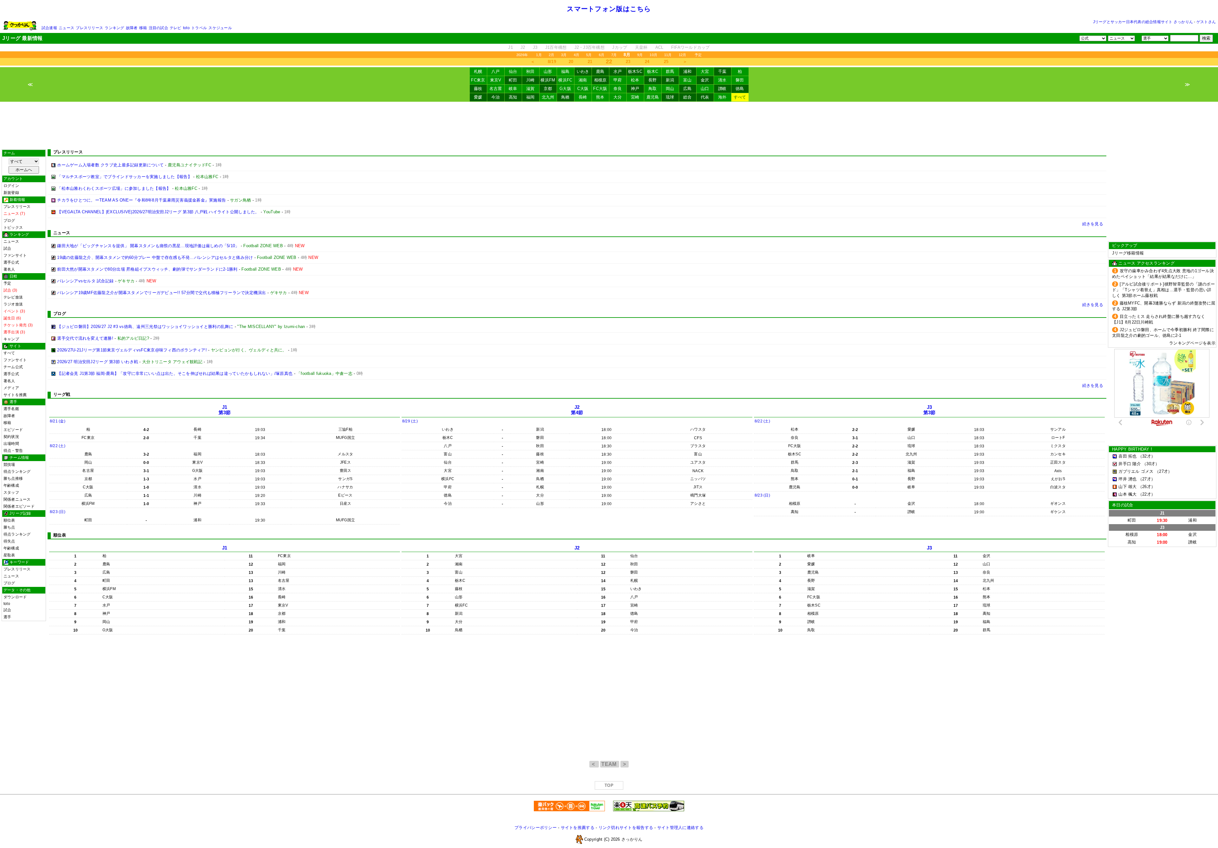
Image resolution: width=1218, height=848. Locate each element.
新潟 (670, 80)
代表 (705, 97)
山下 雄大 (1127, 486)
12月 (682, 55)
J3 (535, 47)
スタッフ (11, 492)
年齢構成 (11, 485)
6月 (601, 55)
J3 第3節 (929, 410)
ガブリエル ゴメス (1135, 471)
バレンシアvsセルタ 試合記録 (85, 281)
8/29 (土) (410, 421)
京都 (548, 88)
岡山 (670, 88)
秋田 (530, 71)
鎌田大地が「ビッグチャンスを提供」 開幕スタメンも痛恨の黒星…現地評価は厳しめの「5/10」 (148, 245)
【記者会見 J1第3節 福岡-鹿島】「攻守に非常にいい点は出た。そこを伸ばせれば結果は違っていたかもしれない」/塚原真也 (174, 373)
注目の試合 (158, 28)
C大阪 (583, 88)
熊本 (600, 97)
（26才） (1146, 486)
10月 (653, 55)
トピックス (13, 227)
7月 (614, 55)
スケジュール (220, 28)
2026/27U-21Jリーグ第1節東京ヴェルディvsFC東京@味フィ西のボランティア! (132, 350)
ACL (659, 47)
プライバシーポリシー (535, 827)
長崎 (583, 97)
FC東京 (478, 80)
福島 (565, 71)
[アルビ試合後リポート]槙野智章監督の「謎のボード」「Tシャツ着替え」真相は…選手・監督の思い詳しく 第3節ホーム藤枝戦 (1163, 290)
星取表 (9, 555)
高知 (513, 97)
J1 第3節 (225, 410)
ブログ (9, 220)
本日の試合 (1122, 505)
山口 (705, 88)
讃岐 (722, 88)
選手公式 (11, 262)
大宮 (705, 71)
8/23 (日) (57, 512)
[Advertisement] (609, 125)
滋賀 (530, 88)
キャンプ (11, 339)
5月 (589, 55)
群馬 (670, 71)
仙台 (513, 71)
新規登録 (11, 192)
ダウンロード (15, 597)
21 (590, 61)
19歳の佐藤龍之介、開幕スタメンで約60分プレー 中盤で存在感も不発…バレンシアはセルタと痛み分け (155, 257)
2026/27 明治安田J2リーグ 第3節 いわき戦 (97, 361)
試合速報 (49, 28)
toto (186, 28)
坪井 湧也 (1127, 479)
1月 (538, 55)
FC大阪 (600, 88)
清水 (722, 80)
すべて (740, 97)
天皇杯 (641, 47)
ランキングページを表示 (1192, 343)
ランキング (114, 28)
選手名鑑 (11, 409)
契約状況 (11, 436)
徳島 (740, 88)
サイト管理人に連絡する (680, 827)
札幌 (478, 71)
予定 (698, 55)
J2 (523, 47)
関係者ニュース (17, 499)
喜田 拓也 (1127, 456)
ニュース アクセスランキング (1146, 263)
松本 (635, 80)
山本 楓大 (1127, 494)
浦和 (687, 71)
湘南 (583, 80)
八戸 (495, 71)
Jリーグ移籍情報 (1128, 253)
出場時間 (11, 443)
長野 (652, 80)
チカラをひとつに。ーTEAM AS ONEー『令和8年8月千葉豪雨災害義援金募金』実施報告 (141, 200)
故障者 (132, 28)
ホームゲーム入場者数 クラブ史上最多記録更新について (110, 165)
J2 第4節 (577, 410)
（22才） (1146, 494)
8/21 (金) (57, 421)
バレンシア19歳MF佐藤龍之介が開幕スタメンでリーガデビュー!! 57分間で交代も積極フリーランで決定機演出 (161, 292)
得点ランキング (17, 471)
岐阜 (513, 88)
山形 (548, 71)
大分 (617, 97)
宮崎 (635, 97)
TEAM (609, 764)
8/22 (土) (57, 446)
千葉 (722, 71)
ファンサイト (15, 255)
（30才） (1150, 463)
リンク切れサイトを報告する (626, 827)
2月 (551, 55)
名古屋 (495, 88)
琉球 (670, 97)
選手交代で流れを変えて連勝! (85, 338)
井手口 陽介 (1129, 463)
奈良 (617, 88)
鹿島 (600, 71)
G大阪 (565, 88)
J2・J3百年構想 (589, 47)
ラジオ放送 (13, 304)
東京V (495, 80)
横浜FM (547, 80)
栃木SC (635, 71)
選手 (7, 617)
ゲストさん (1206, 22)
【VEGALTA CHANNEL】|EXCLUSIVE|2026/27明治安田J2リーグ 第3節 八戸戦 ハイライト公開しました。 (158, 211)
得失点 (9, 541)
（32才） (1146, 456)
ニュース (66, 28)
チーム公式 (13, 367)
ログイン (11, 185)
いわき (583, 71)
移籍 (143, 28)
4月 (576, 55)
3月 (563, 55)
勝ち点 (9, 527)
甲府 (617, 80)
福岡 (530, 97)
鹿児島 (652, 97)
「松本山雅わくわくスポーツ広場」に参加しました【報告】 (114, 188)
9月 (640, 55)
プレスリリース (89, 28)
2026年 (522, 55)
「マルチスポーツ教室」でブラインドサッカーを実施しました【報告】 (124, 176)
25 (666, 61)
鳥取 (652, 88)
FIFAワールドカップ (690, 47)
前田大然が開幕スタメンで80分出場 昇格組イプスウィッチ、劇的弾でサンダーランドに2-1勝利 (147, 269)
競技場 (9, 464)
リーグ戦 (61, 394)
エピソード (13, 429)
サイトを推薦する (577, 827)
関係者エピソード (19, 506)
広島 (687, 88)
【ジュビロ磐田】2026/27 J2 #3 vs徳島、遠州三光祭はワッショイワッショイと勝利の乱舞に (145, 326)
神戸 (635, 88)
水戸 (617, 71)
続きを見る (1092, 224)
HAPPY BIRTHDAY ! (1132, 449)
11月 (668, 55)
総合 (687, 97)
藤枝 (478, 88)
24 (647, 61)
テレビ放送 (13, 297)
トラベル (199, 28)
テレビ (175, 28)
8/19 (552, 61)
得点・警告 (13, 450)
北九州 (548, 97)
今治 (495, 97)
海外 (722, 97)
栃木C (652, 71)
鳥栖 (565, 97)
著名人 (9, 269)
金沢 (705, 80)
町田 (513, 80)
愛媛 (478, 97)
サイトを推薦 (15, 395)
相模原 (600, 80)
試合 (7, 248)
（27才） (1163, 471)
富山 (687, 80)
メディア (11, 388)
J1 (510, 47)
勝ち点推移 (13, 478)
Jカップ (619, 47)
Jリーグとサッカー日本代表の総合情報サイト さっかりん (1143, 22)
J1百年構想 (556, 47)
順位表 (9, 520)
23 (628, 61)
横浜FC (565, 80)
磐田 (740, 80)
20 (571, 61)
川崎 (530, 80)
